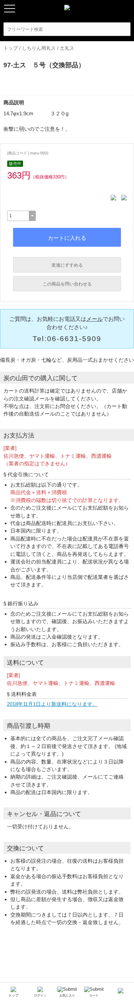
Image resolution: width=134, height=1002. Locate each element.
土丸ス (67, 48)
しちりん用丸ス (39, 48)
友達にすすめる (67, 265)
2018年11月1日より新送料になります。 (52, 704)
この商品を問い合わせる (67, 284)
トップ (10, 48)
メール (94, 319)
